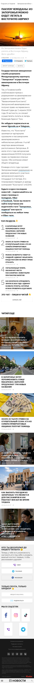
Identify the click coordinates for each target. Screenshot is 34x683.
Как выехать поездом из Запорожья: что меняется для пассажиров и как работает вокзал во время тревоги (15, 497)
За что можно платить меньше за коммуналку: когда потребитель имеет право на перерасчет (15, 341)
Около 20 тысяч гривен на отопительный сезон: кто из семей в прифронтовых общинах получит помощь (16, 423)
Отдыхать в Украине (8, 4)
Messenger (18, 578)
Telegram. (25, 126)
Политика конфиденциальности (17, 649)
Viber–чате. (8, 215)
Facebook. (8, 200)
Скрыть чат (17, 300)
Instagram (6, 197)
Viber (14, 197)
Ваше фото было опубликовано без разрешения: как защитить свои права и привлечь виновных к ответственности (16, 530)
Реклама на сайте (17, 646)
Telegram (18, 571)
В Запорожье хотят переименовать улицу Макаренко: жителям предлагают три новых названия (15, 231)
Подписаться (19, 600)
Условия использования (16, 641)
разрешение (24, 170)
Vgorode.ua (13, 126)
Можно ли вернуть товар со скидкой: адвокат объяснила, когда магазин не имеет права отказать (16, 457)
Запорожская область (25, 4)
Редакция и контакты (17, 644)
